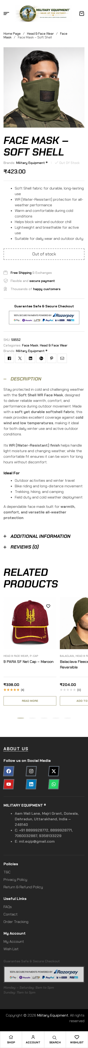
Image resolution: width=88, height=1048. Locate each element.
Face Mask (30, 345)
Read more (30, 701)
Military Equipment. (53, 1015)
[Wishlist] (77, 1037)
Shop (11, 1042)
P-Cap (34, 656)
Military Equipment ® (32, 163)
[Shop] (11, 1037)
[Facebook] (8, 771)
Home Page (12, 33)
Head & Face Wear (40, 33)
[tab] (44, 379)
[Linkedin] (31, 784)
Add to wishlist (48, 606)
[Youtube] (8, 784)
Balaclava (67, 656)
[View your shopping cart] (81, 13)
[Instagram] (31, 771)
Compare (48, 616)
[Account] (33, 1037)
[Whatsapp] (53, 784)
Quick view (48, 627)
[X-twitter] (53, 771)
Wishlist (77, 1042)
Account (33, 1042)
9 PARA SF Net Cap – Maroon (29, 661)
